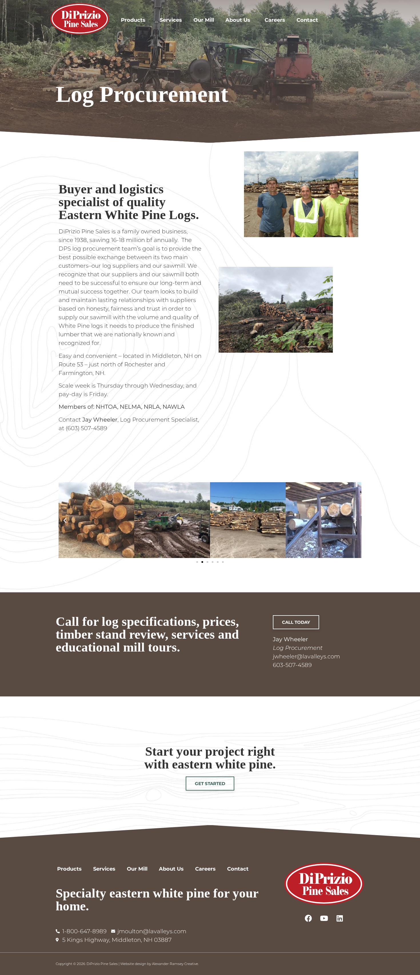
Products (133, 20)
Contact (307, 20)
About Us (237, 20)
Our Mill (203, 20)
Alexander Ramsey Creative (175, 964)
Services (171, 20)
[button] (65, 520)
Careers (275, 20)
